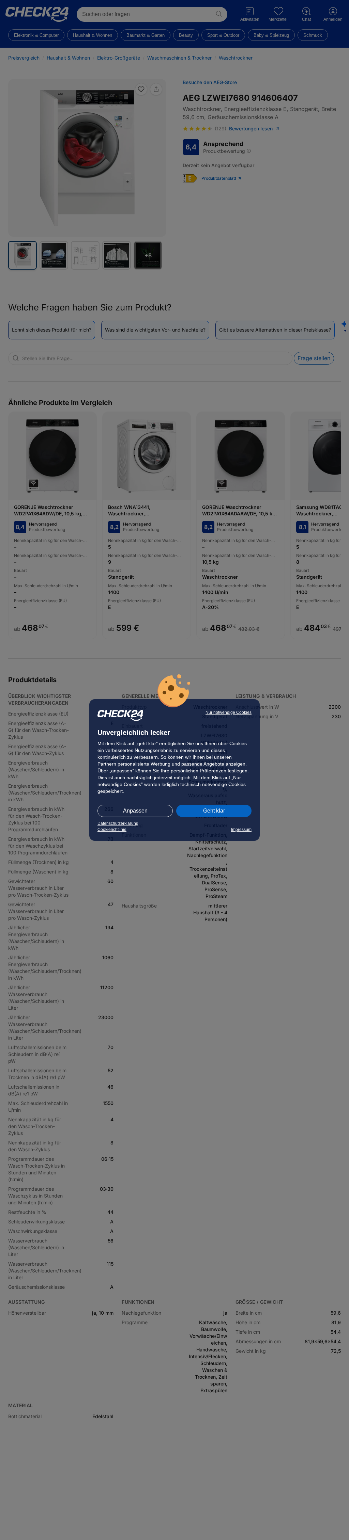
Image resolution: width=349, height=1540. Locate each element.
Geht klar (214, 811)
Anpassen (135, 811)
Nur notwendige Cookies (229, 712)
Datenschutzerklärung (117, 823)
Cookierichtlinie (111, 829)
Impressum (241, 829)
